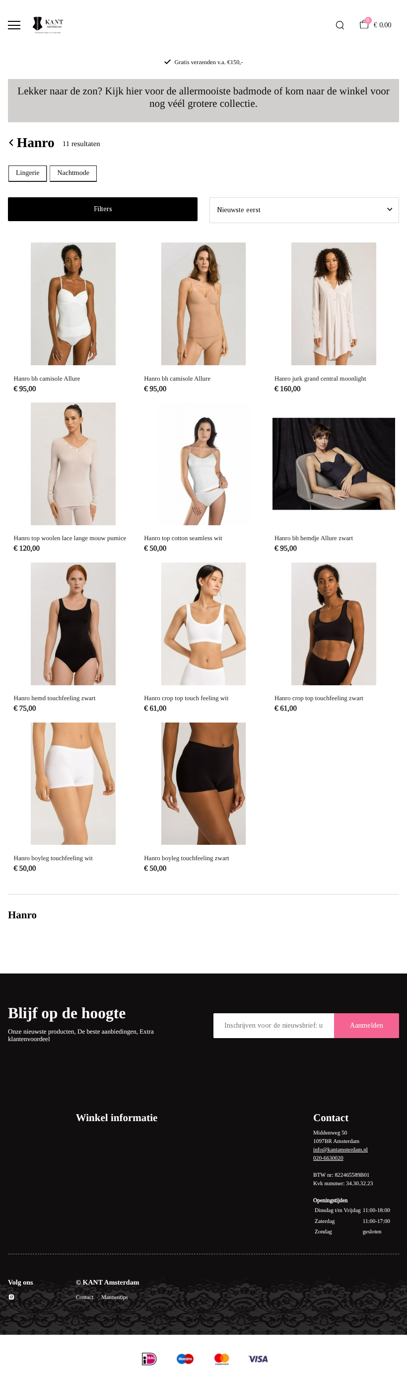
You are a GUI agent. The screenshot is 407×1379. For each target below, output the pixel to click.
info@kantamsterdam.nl (340, 1150)
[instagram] (11, 1298)
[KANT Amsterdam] (47, 25)
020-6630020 (328, 1158)
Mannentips (114, 1297)
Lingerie (27, 173)
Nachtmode (73, 173)
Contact (84, 1297)
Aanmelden (366, 1025)
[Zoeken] (340, 25)
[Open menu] (14, 25)
